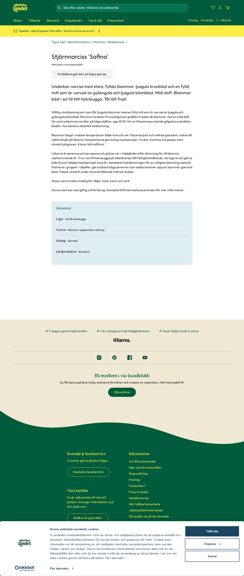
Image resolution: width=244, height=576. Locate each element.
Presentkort (137, 486)
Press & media (138, 492)
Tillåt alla (212, 531)
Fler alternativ (59, 568)
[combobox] (125, 7)
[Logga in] (220, 7)
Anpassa (210, 543)
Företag (193, 20)
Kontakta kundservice (88, 472)
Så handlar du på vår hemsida (149, 516)
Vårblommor (116, 42)
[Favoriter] (213, 7)
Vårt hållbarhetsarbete (144, 504)
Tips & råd (58, 42)
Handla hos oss (139, 498)
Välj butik (225, 20)
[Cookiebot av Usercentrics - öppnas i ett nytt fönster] (24, 568)
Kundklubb (207, 20)
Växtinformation (78, 42)
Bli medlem (122, 392)
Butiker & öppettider (87, 518)
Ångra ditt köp (138, 473)
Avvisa (212, 556)
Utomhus (99, 42)
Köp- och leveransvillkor (145, 467)
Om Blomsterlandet (142, 461)
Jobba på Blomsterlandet (146, 510)
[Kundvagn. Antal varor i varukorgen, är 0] (227, 7)
